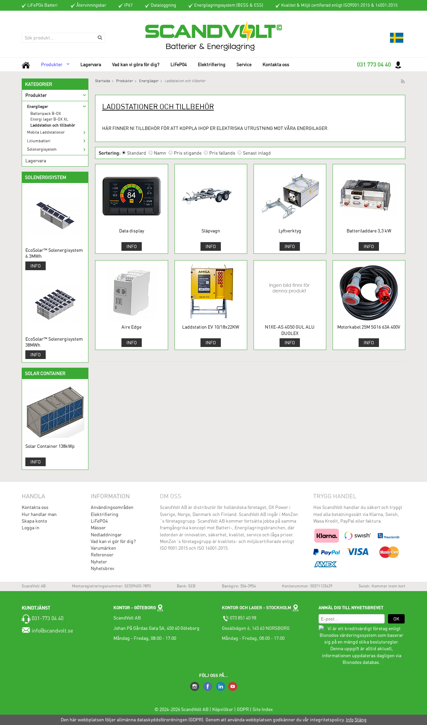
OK (396, 618)
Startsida (102, 81)
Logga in (30, 527)
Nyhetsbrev (102, 568)
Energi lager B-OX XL (49, 119)
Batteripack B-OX (45, 113)
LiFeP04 (178, 64)
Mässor (98, 527)
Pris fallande (222, 153)
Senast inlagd (257, 153)
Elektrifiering (212, 64)
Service (244, 64)
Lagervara (90, 64)
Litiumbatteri (38, 141)
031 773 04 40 (374, 64)
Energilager (37, 106)
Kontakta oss (276, 64)
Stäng (361, 719)
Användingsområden (112, 507)
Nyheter (99, 561)
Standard (136, 153)
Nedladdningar (106, 534)
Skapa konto (34, 521)
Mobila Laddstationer (46, 132)
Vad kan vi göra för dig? (135, 64)
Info (35, 265)
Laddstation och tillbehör (52, 125)
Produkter (51, 64)
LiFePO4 (99, 521)
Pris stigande (187, 153)
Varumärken (103, 548)
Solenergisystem (42, 149)
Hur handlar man (39, 514)
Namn (160, 153)
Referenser (102, 554)
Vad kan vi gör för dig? (113, 541)
